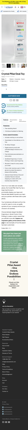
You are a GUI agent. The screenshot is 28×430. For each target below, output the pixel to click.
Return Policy (5, 372)
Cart (3, 383)
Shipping (3, 76)
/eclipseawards (7, 409)
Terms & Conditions (7, 369)
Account (4, 380)
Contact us (5, 391)
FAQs (3, 364)
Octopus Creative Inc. (15, 419)
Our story (4, 389)
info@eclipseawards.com (9, 361)
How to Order (5, 345)
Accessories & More (7, 339)
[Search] (12, 7)
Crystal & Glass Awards (8, 332)
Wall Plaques (5, 337)
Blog (3, 348)
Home (2, 70)
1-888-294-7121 (6, 359)
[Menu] (2, 7)
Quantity (4, 85)
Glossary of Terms (7, 353)
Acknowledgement (7, 374)
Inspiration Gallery (7, 350)
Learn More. (16, 2)
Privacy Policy (6, 366)
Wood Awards (5, 334)
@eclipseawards (8, 407)
